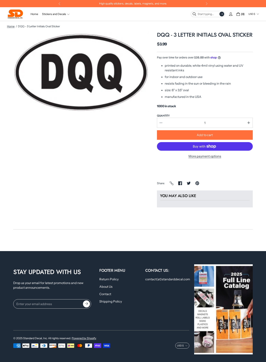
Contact (105, 294)
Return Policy (109, 279)
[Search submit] (221, 14)
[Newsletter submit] (86, 303)
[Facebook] (180, 183)
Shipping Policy (110, 301)
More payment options (204, 156)
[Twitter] (188, 183)
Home (11, 26)
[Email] (171, 183)
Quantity (163, 116)
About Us (106, 287)
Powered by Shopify (84, 338)
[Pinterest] (197, 183)
